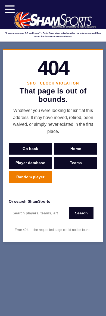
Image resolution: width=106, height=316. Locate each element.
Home (75, 148)
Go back (30, 148)
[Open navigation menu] (9, 9)
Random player (30, 177)
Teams (76, 163)
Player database (30, 163)
